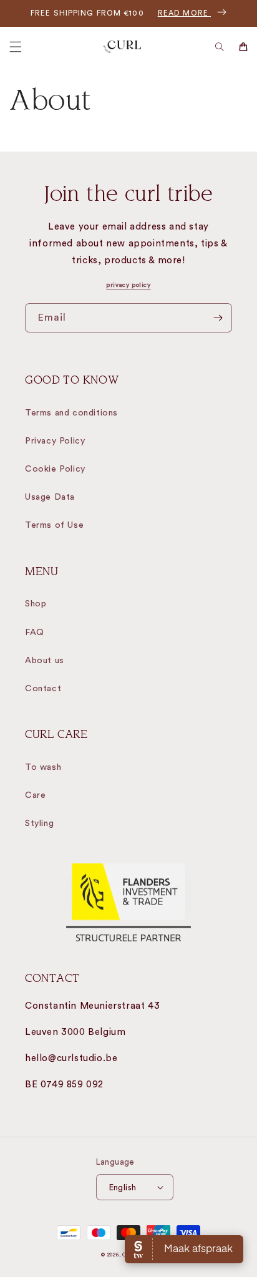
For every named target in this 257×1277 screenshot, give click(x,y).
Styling (39, 823)
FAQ (34, 632)
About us (44, 660)
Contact (43, 688)
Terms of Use (54, 525)
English (123, 1187)
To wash (43, 767)
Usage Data (50, 497)
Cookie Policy (55, 469)
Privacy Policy (55, 441)
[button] (15, 47)
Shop (35, 604)
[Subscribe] (217, 318)
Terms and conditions (71, 413)
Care (35, 795)
